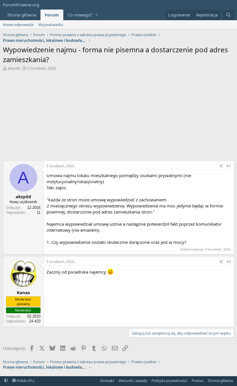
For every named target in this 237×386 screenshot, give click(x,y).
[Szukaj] (228, 15)
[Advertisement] (118, 114)
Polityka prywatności (169, 380)
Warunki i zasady (132, 380)
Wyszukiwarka (50, 24)
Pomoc (198, 380)
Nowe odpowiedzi (18, 24)
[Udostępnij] (221, 166)
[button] (97, 15)
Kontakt (107, 380)
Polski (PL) (25, 380)
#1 (229, 166)
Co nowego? (80, 15)
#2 (229, 261)
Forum (52, 15)
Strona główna (21, 15)
